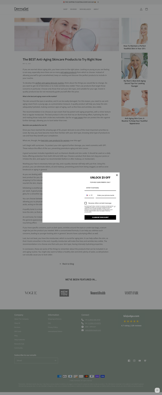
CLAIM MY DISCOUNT (100, 217)
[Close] (117, 175)
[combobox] (89, 195)
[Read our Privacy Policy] (114, 206)
